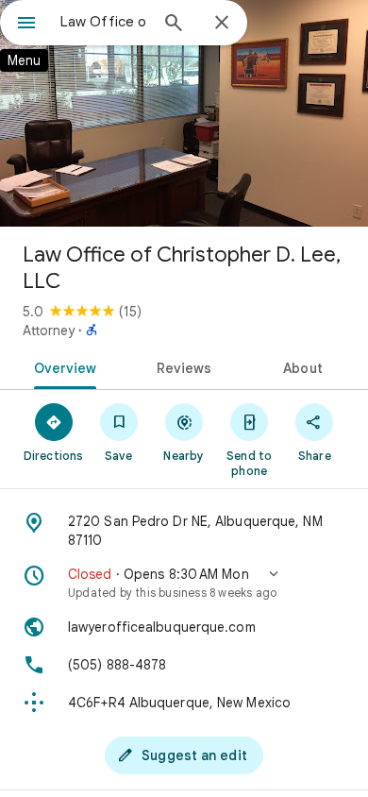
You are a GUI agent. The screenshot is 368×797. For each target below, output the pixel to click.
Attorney (49, 330)
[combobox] (103, 21)
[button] (184, 582)
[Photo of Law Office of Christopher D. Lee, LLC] (184, 113)
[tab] (62, 366)
